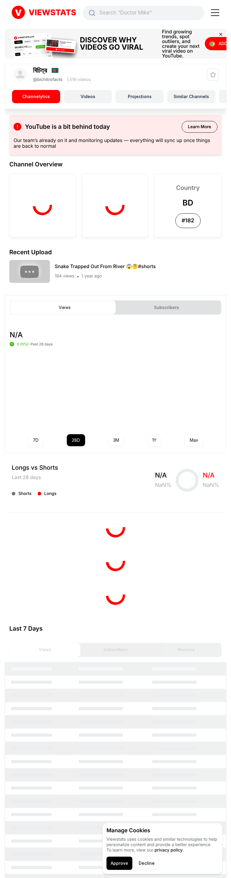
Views (65, 307)
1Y (154, 440)
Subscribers (166, 307)
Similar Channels (191, 96)
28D (76, 440)
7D (35, 440)
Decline (147, 863)
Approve (119, 863)
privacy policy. (169, 850)
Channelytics (36, 96)
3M (116, 440)
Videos (88, 96)
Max (194, 440)
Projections (140, 96)
